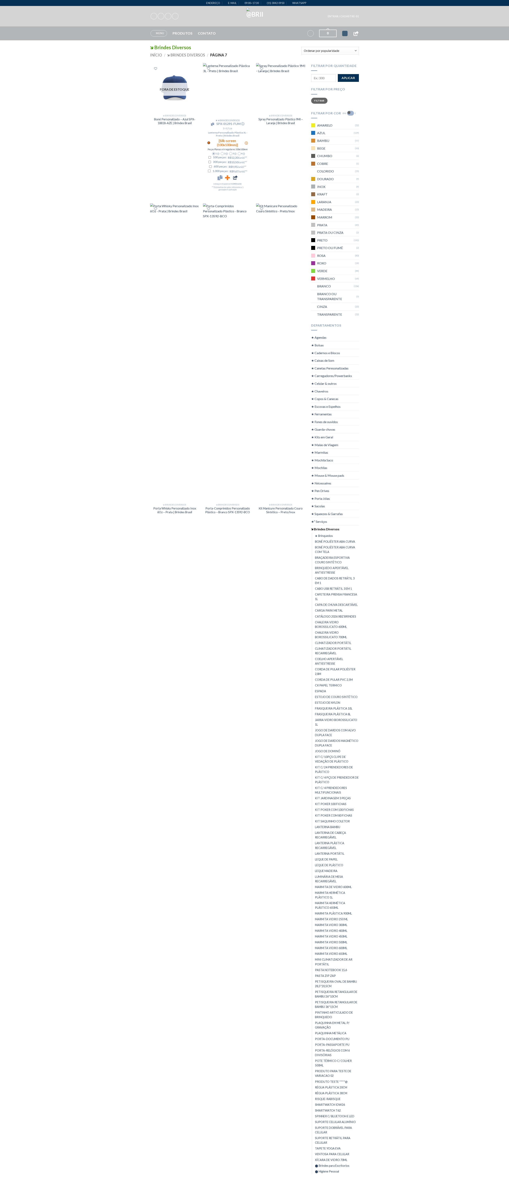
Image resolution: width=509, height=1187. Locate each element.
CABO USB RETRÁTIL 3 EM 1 (333, 588)
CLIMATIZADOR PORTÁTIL (333, 643)
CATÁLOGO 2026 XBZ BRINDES (335, 616)
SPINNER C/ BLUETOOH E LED (334, 1116)
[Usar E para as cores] (350, 113)
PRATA (322, 225)
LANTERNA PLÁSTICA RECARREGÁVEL (329, 845)
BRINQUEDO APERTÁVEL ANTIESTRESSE (332, 570)
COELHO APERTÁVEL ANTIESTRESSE (329, 661)
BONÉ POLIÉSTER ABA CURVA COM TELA (335, 550)
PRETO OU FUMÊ (330, 248)
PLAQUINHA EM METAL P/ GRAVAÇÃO (332, 1025)
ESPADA (320, 691)
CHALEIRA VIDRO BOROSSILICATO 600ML (331, 624)
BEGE (321, 148)
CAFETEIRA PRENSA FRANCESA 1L (336, 597)
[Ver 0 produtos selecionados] (345, 33)
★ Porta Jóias (320, 498)
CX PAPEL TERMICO (328, 685)
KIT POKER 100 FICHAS (330, 804)
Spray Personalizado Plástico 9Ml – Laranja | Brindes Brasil (280, 121)
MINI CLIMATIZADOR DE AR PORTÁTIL (333, 962)
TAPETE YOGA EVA (328, 1148)
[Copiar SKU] (213, 124)
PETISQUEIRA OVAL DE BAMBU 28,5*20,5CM (336, 984)
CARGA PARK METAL (329, 610)
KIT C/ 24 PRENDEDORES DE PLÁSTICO (334, 769)
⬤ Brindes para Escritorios (332, 1165)
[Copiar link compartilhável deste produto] (235, 177)
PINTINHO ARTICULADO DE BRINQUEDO (334, 1015)
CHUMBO (324, 156)
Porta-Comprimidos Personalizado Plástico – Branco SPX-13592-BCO (227, 510)
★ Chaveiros (319, 391)
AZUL (321, 133)
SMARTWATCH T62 (328, 1110)
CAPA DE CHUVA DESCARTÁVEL (336, 604)
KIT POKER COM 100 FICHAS (334, 809)
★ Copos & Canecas (324, 399)
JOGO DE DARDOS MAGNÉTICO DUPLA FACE (336, 743)
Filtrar (319, 100)
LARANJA (324, 202)
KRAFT (322, 194)
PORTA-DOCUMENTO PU (332, 1039)
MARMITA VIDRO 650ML (331, 953)
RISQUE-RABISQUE (328, 1099)
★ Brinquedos (324, 535)
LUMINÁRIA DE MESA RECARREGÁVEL (329, 879)
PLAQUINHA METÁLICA (330, 1033)
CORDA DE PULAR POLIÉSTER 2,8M (335, 672)
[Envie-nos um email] (175, 16)
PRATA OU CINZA (330, 232)
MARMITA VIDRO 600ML (331, 948)
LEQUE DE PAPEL (326, 859)
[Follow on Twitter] (168, 16)
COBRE (322, 163)
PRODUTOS (183, 33)
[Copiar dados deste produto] (220, 177)
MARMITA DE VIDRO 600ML (333, 887)
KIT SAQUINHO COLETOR (332, 821)
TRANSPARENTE (329, 314)
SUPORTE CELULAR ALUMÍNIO (335, 1122)
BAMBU (323, 140)
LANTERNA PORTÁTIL (329, 853)
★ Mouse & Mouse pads (327, 475)
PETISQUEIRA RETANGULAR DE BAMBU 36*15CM (336, 1004)
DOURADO (325, 179)
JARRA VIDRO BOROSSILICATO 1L (336, 722)
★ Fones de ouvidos (324, 422)
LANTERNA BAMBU (327, 827)
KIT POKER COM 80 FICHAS (333, 815)
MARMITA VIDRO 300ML (331, 925)
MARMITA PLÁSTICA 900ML (333, 913)
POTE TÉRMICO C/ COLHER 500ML (333, 1063)
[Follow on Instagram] (161, 16)
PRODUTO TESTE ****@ (331, 1081)
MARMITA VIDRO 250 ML (331, 919)
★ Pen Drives (320, 491)
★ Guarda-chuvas (323, 429)
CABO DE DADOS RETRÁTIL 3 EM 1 (335, 581)
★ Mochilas (319, 468)
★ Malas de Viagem (324, 445)
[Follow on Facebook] (154, 16)
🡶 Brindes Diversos (186, 55)
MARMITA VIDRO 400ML (331, 930)
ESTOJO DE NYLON (327, 702)
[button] (343, 16)
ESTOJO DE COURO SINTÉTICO (336, 697)
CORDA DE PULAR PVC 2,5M (334, 679)
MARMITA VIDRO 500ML (331, 942)
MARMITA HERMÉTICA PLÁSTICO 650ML (330, 905)
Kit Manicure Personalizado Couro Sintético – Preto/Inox (281, 510)
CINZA (322, 306)
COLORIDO (325, 171)
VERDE (322, 271)
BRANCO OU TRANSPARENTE (329, 296)
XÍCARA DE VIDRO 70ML (331, 1160)
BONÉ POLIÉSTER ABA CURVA (335, 541)
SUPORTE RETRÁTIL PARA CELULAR (332, 1140)
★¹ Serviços (319, 521)
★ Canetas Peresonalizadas (330, 368)
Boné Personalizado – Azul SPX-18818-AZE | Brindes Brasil (174, 121)
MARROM (324, 217)
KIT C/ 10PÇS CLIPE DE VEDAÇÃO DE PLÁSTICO (331, 759)
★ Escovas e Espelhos (326, 406)
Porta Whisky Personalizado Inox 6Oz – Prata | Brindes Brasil (174, 510)
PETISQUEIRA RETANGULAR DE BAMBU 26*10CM (336, 994)
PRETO (322, 240)
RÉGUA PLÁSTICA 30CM (331, 1093)
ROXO (321, 263)
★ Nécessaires (321, 483)
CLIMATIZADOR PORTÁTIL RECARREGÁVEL (333, 651)
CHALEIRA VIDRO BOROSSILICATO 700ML (331, 635)
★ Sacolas (318, 506)
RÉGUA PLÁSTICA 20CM (331, 1087)
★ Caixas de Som (322, 360)
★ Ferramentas (321, 414)
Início (156, 55)
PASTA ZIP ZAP (325, 975)
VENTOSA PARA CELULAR (332, 1154)
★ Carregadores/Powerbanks (331, 376)
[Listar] (155, 68)
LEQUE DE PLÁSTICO (329, 865)
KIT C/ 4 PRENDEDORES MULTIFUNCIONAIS (331, 790)
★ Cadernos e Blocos (325, 353)
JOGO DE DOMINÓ (327, 751)
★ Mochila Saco (322, 460)
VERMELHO (326, 278)
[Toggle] (356, 337)
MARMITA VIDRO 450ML (331, 936)
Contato (207, 33)
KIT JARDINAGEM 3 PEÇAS (333, 798)
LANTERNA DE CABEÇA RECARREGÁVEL (330, 835)
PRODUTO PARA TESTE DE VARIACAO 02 (333, 1073)
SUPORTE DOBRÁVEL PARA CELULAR (333, 1130)
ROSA (321, 255)
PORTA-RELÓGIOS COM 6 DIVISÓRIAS (332, 1053)
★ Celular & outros (324, 383)
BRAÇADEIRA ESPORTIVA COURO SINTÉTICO (332, 560)
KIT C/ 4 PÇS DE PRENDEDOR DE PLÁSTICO (337, 780)
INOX (321, 186)
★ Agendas (318, 337)
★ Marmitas (319, 452)
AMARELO (324, 125)
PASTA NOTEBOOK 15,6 (331, 970)
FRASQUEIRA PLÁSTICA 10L (333, 708)
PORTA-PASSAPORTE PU (332, 1044)
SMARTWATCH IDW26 (330, 1104)
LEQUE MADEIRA (326, 871)
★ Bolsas (317, 345)
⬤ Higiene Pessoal (327, 1171)
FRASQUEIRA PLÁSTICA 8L (333, 714)
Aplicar (348, 78)
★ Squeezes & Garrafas (327, 514)
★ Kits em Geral (322, 437)
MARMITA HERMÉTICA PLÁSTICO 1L (330, 895)
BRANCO (324, 286)
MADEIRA (324, 209)
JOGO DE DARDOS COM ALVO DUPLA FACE (335, 733)
